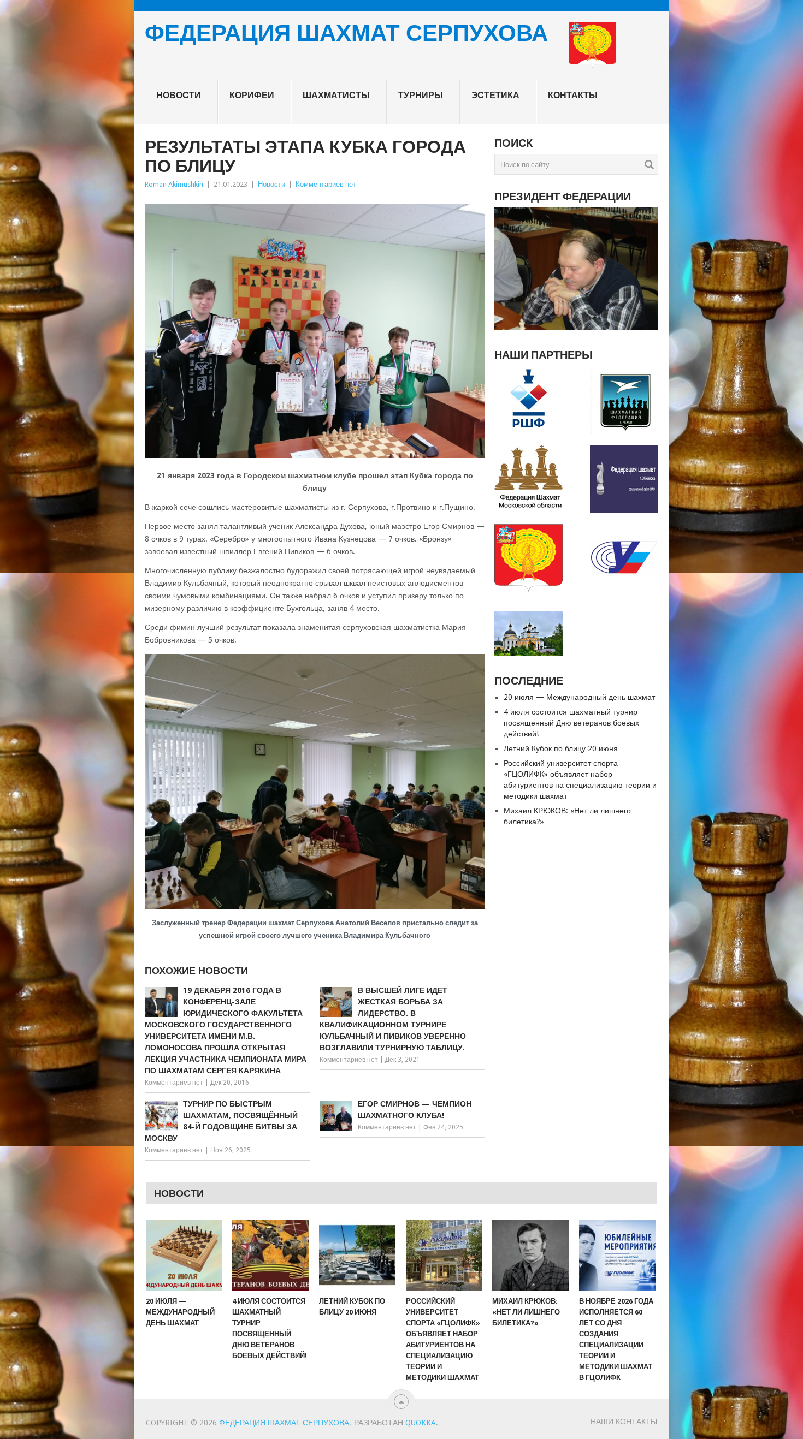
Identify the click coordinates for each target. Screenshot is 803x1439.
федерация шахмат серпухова (346, 34)
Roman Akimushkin (174, 184)
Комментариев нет (326, 184)
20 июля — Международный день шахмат (579, 697)
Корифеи (251, 95)
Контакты (573, 95)
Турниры (420, 95)
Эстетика (495, 95)
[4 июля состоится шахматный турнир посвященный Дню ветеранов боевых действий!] (270, 1255)
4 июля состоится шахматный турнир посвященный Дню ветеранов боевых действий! (571, 722)
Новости (178, 95)
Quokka (420, 1422)
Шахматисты (336, 95)
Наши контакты (624, 1421)
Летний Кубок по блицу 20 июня (561, 748)
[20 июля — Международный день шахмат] (184, 1255)
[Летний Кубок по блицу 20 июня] (357, 1255)
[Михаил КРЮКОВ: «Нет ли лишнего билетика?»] (530, 1255)
